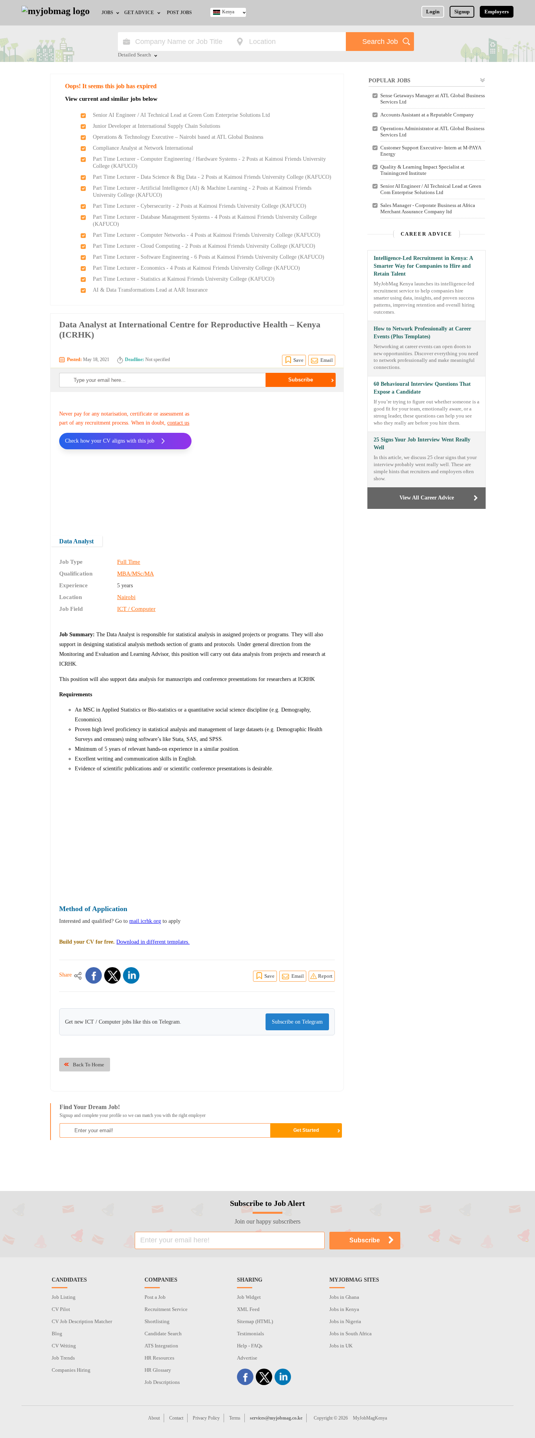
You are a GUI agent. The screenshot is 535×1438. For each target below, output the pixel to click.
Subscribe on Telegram (297, 1022)
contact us (178, 423)
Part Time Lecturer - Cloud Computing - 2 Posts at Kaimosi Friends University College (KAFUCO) (204, 246)
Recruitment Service (166, 1309)
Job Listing (64, 1297)
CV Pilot (61, 1309)
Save (298, 360)
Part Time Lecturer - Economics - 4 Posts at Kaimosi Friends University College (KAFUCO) (196, 268)
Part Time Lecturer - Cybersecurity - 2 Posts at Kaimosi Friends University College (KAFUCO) (199, 206)
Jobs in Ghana (344, 1297)
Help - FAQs (249, 1346)
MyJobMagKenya (370, 1418)
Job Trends (63, 1358)
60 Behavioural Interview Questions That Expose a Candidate (422, 388)
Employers (496, 12)
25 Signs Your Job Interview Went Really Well (422, 443)
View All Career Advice (426, 498)
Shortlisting (157, 1321)
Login (432, 12)
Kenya (228, 12)
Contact (176, 1418)
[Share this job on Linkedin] (131, 975)
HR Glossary (158, 1370)
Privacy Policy (206, 1418)
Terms (234, 1418)
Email (326, 360)
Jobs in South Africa (350, 1333)
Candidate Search (163, 1333)
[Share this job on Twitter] (112, 975)
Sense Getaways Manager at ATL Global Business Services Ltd (432, 99)
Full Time (128, 562)
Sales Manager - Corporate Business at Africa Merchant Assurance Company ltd (427, 208)
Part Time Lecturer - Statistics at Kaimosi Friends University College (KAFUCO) (184, 279)
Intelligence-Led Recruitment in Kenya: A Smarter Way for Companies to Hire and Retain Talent (423, 266)
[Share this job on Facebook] (93, 975)
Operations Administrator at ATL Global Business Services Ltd (432, 131)
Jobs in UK (340, 1346)
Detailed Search (134, 55)
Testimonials (250, 1333)
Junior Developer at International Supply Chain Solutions (156, 126)
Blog (57, 1333)
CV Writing (64, 1346)
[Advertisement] (269, 459)
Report (325, 976)
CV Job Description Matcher (82, 1321)
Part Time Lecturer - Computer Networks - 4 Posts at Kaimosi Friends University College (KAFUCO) (206, 235)
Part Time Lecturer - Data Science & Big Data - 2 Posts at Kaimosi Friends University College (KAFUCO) (212, 177)
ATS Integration (161, 1346)
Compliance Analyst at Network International (143, 148)
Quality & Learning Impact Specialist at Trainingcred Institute (422, 170)
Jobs (107, 12)
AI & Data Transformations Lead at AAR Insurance (150, 290)
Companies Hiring (71, 1370)
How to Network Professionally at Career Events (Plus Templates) (422, 333)
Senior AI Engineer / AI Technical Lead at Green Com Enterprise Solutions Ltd (181, 115)
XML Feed (248, 1309)
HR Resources (159, 1358)
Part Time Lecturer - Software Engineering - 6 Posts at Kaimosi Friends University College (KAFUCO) (208, 257)
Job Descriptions (162, 1382)
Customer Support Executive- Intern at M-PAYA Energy (430, 151)
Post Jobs (179, 12)
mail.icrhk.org (145, 921)
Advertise (247, 1358)
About (154, 1418)
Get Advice (139, 12)
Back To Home (88, 1065)
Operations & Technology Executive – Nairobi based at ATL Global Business (178, 137)
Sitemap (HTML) (255, 1321)
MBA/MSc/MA (135, 573)
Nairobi (126, 597)
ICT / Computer (136, 609)
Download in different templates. (153, 942)
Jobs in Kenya (344, 1309)
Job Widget (249, 1297)
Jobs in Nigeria (345, 1321)
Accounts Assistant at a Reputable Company (427, 115)
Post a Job (155, 1297)
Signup (462, 12)
